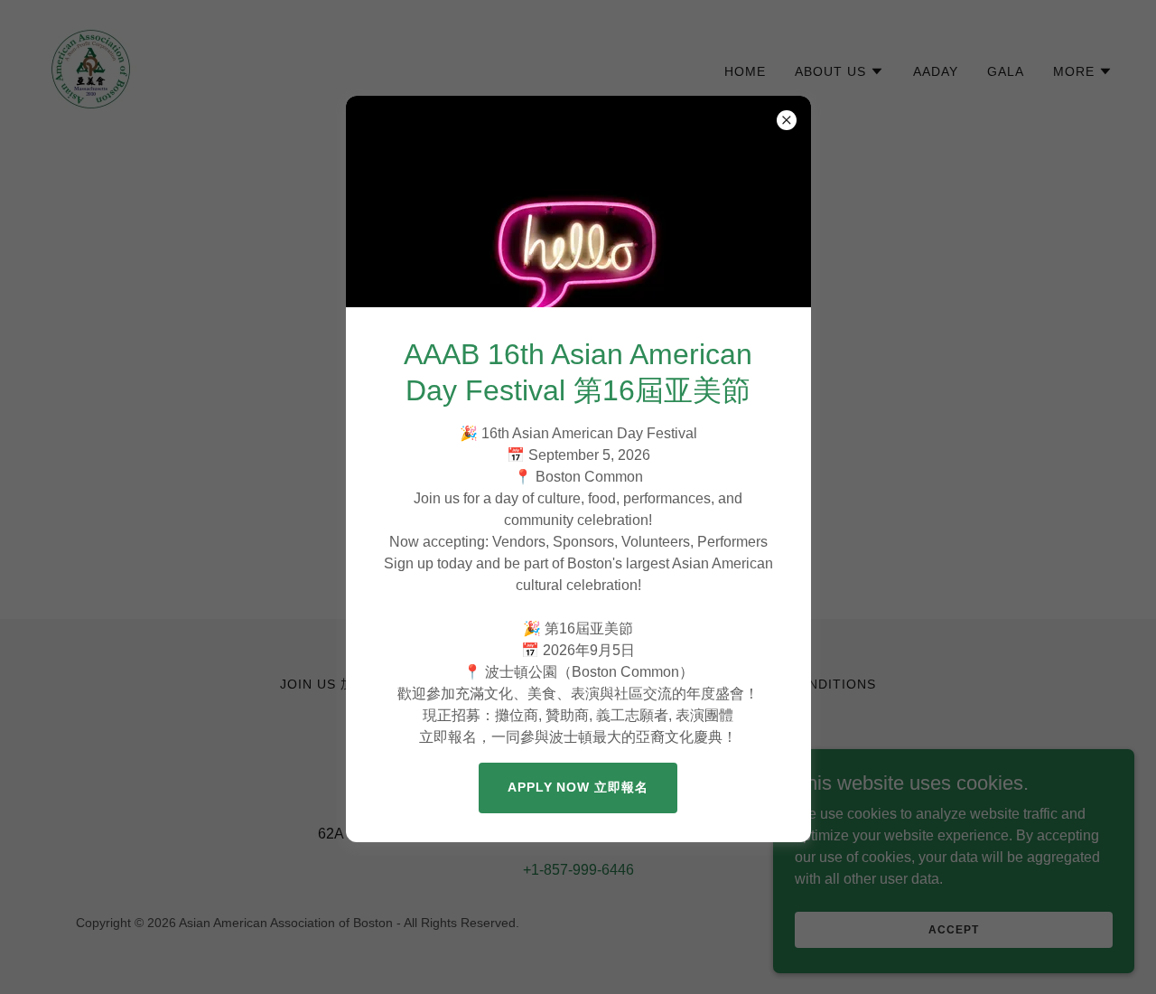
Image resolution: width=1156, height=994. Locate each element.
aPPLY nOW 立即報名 (578, 787)
